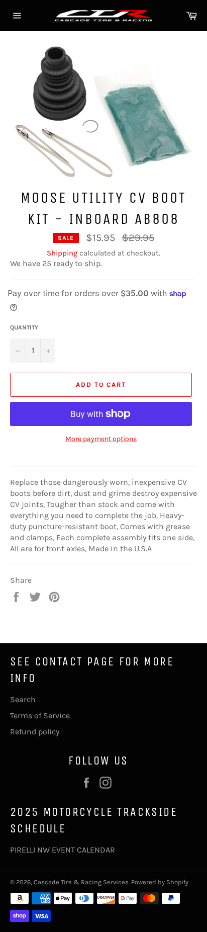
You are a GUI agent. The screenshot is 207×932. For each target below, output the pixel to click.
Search (23, 699)
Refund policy (34, 731)
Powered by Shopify (159, 882)
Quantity (24, 327)
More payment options (101, 439)
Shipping (62, 253)
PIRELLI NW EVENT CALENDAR (62, 850)
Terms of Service (40, 715)
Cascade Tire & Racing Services (81, 882)
